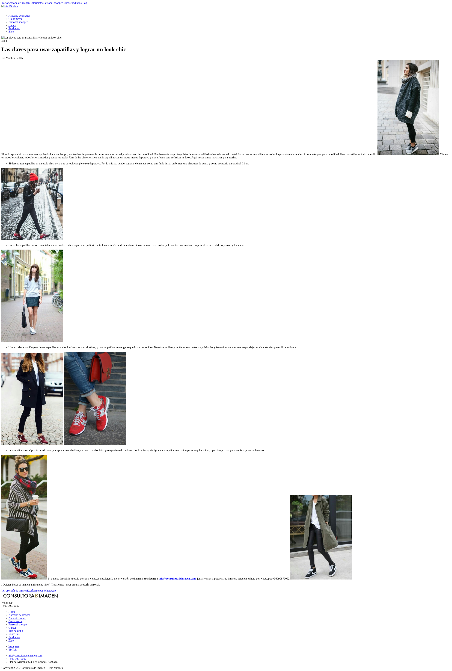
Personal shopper (53, 2)
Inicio (4, 2)
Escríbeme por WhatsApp (41, 590)
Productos (76, 2)
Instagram (13, 646)
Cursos (66, 2)
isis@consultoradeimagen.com (25, 655)
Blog (84, 2)
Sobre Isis (13, 633)
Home (11, 611)
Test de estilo (15, 630)
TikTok (12, 649)
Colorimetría (37, 2)
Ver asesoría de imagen (14, 590)
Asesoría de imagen (19, 2)
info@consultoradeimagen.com (177, 578)
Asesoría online (17, 618)
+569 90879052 (17, 658)
